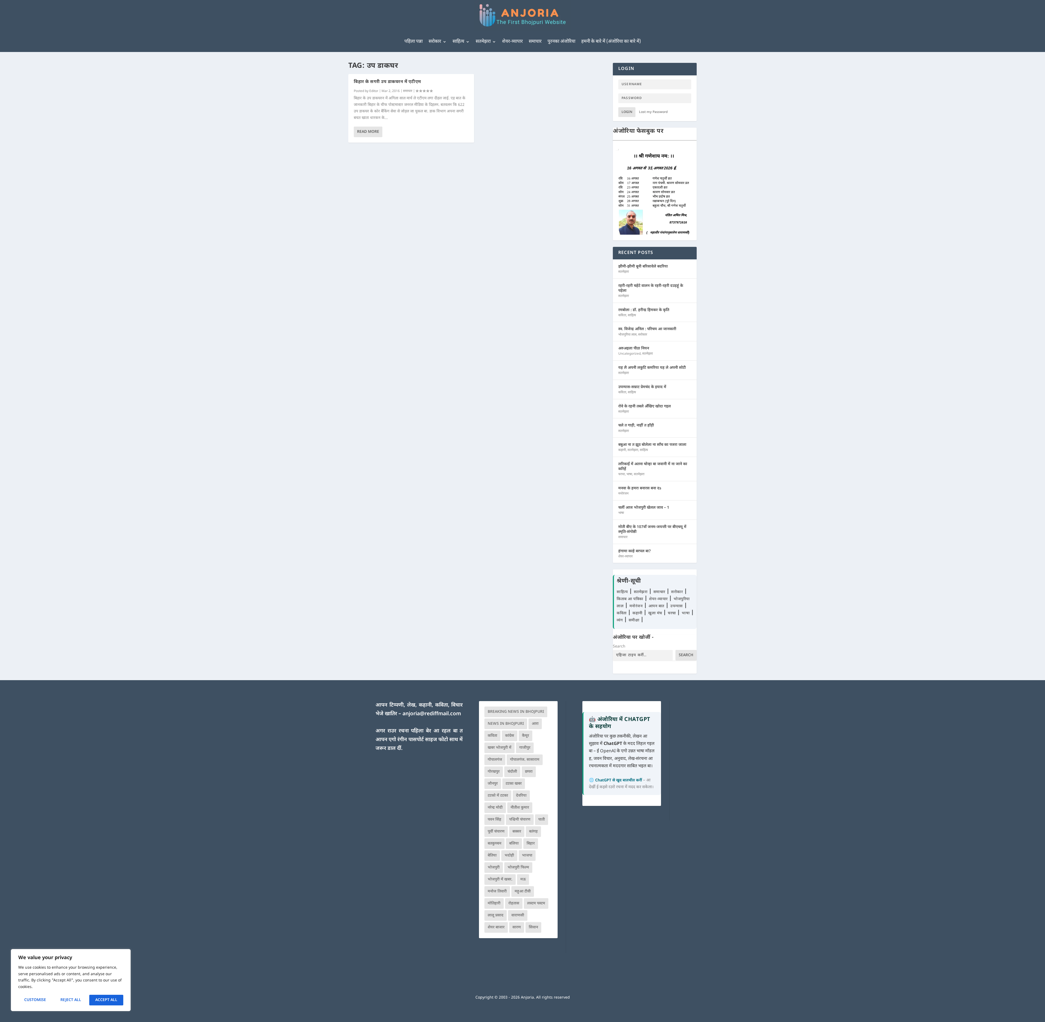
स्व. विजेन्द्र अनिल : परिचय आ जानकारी (647, 329)
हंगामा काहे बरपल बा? (634, 551)
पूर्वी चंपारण (496, 831)
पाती (541, 819)
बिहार (531, 843)
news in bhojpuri (506, 723)
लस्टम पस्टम (536, 903)
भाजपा (527, 855)
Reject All (70, 1000)
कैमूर (525, 735)
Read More (368, 131)
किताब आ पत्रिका (630, 599)
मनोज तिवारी (497, 891)
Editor (373, 91)
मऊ (523, 879)
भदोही (509, 855)
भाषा (629, 474)
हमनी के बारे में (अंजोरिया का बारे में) (611, 42)
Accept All (106, 1000)
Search (619, 646)
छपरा (529, 771)
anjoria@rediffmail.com (431, 714)
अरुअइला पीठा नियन (633, 348)
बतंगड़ (533, 831)
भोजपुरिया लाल (627, 335)
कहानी (622, 450)
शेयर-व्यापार (512, 42)
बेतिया (492, 855)
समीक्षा (635, 620)
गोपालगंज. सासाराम (524, 759)
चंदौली (512, 771)
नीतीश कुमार (520, 807)
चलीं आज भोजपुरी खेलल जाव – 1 (643, 507)
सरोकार (435, 42)
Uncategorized (629, 354)
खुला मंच (655, 613)
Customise (35, 1000)
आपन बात (656, 606)
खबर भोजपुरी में (499, 747)
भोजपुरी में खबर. (500, 879)
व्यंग (620, 620)
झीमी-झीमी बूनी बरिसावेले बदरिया (643, 266)
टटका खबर (514, 783)
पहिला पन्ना (413, 42)
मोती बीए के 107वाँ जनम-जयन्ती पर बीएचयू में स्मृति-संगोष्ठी (652, 529)
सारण (516, 927)
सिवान (533, 927)
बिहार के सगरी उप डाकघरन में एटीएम (387, 82)
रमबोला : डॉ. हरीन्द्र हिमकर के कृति (643, 310)
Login (627, 112)
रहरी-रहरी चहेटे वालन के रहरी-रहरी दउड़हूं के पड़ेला (650, 288)
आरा (535, 723)
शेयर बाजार (496, 927)
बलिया (514, 843)
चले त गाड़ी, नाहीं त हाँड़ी (636, 425)
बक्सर (516, 831)
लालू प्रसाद (495, 915)
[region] (71, 980)
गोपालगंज (495, 759)
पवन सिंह (494, 819)
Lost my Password (653, 112)
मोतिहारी (494, 903)
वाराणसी (517, 915)
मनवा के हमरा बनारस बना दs (639, 488)
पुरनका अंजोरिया (561, 42)
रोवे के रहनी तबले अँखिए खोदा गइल (644, 406)
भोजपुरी (494, 867)
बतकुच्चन (494, 843)
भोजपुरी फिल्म (518, 867)
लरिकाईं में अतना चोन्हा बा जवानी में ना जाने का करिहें (652, 467)
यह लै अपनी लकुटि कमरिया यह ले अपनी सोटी (652, 367)
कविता (622, 315)
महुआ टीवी (523, 891)
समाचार (535, 42)
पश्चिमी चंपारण (519, 819)
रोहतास (513, 903)
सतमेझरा (483, 42)
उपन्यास (676, 606)
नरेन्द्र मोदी (495, 807)
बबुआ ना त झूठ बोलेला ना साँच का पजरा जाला (652, 444)
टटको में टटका (498, 795)
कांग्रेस (509, 735)
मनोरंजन (623, 494)
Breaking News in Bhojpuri (516, 711)
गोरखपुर (494, 771)
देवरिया (521, 795)
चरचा (621, 474)
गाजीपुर (524, 747)
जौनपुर (493, 783)
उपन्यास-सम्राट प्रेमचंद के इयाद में (642, 387)
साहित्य (458, 42)
